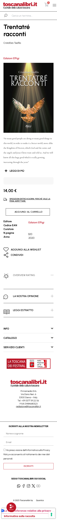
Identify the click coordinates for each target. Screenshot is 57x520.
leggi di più (17, 170)
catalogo (10, 337)
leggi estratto (23, 310)
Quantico (40, 500)
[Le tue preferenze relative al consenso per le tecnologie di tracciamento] (51, 514)
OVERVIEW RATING (24, 275)
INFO (6, 328)
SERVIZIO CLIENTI (13, 347)
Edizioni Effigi (11, 58)
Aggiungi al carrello (29, 212)
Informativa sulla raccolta (19, 516)
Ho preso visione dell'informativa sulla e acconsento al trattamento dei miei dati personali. (26, 454)
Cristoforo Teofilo (12, 43)
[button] (54, 5)
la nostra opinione (26, 296)
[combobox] (28, 15)
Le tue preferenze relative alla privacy (27, 510)
